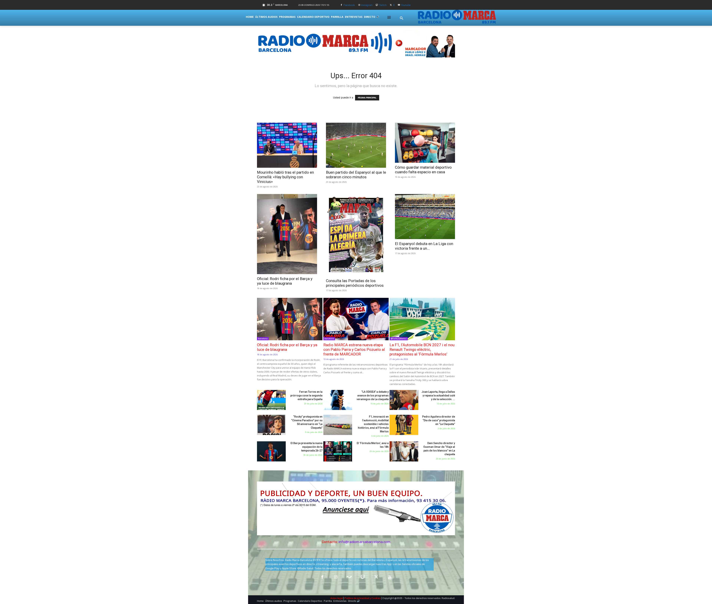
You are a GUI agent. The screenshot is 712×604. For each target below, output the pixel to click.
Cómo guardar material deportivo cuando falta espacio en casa (423, 169)
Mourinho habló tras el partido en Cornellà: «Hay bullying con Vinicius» (285, 177)
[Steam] (349, 577)
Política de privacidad (357, 598)
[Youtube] (399, 5)
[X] (391, 5)
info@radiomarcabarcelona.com (364, 542)
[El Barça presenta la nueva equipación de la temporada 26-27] (271, 451)
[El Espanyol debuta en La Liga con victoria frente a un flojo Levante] (425, 216)
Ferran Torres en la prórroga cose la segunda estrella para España (306, 395)
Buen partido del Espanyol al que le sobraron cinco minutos (356, 174)
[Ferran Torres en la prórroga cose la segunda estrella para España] (271, 400)
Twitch (383, 5)
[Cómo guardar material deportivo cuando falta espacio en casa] (425, 143)
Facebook (349, 5)
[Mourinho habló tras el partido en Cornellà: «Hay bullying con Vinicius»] (287, 145)
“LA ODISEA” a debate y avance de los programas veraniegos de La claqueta (373, 395)
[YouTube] (389, 577)
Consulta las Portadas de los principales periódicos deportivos (355, 283)
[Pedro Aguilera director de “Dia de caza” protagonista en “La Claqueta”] (404, 425)
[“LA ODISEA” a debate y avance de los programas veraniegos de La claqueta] (337, 400)
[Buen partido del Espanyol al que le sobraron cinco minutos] (356, 145)
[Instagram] (359, 5)
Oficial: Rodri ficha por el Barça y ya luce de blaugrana (284, 281)
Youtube (406, 5)
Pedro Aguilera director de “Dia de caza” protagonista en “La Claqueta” (438, 420)
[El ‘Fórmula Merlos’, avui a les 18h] (337, 451)
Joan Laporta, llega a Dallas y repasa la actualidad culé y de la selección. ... (438, 395)
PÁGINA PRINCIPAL (367, 97)
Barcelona (263, 338)
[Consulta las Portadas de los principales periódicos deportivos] (356, 235)
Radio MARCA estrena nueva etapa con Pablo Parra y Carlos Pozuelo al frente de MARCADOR (354, 349)
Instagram (367, 5)
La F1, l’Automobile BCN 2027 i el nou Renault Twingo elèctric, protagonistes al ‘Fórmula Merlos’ (422, 349)
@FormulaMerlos (399, 338)
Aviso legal (336, 598)
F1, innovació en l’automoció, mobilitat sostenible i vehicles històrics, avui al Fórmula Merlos (373, 424)
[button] (401, 18)
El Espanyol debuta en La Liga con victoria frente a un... (424, 246)
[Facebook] (341, 5)
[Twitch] (377, 5)
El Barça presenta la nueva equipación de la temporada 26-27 (306, 447)
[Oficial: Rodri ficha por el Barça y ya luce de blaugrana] (287, 234)
